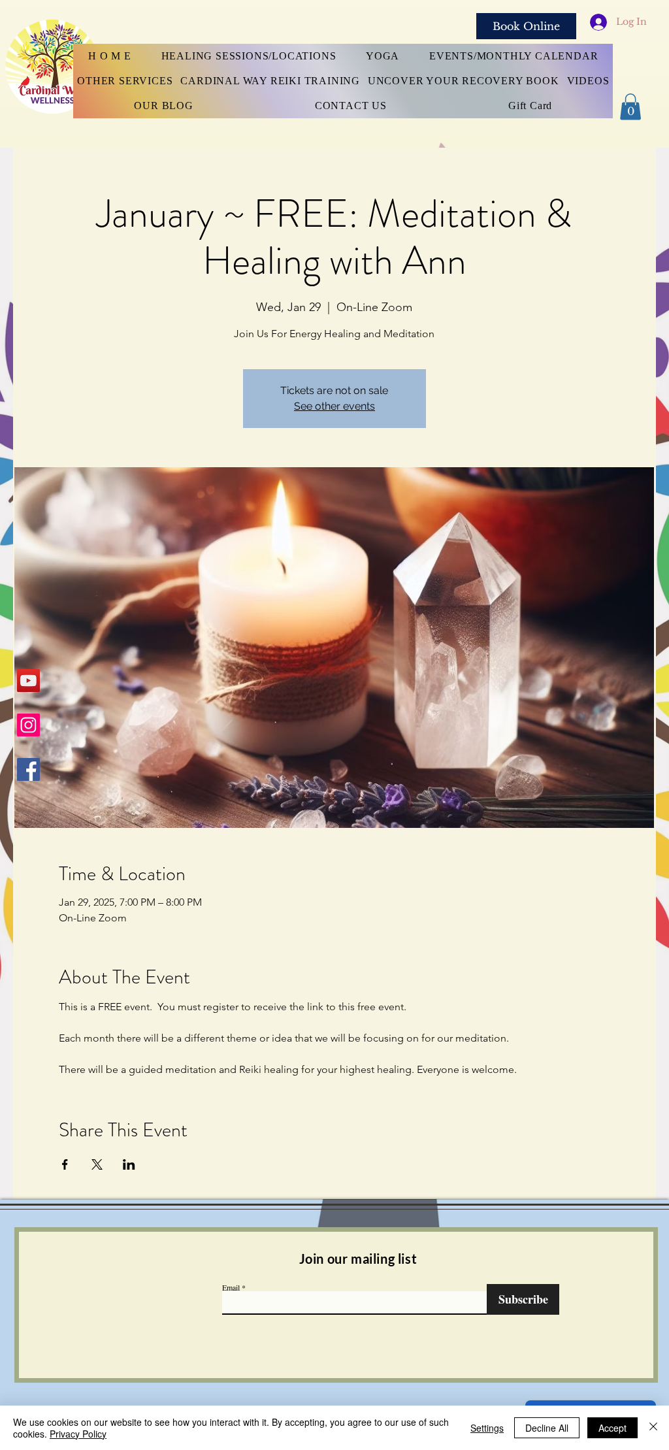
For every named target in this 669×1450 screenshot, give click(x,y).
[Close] (653, 1428)
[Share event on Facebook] (65, 1164)
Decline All (546, 1427)
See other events (334, 406)
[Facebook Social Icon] (28, 769)
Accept (612, 1427)
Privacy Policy (78, 1433)
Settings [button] (487, 1427)
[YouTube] (28, 680)
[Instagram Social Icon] (28, 725)
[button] (630, 106)
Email (231, 1287)
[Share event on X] (97, 1164)
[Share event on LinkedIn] (129, 1164)
